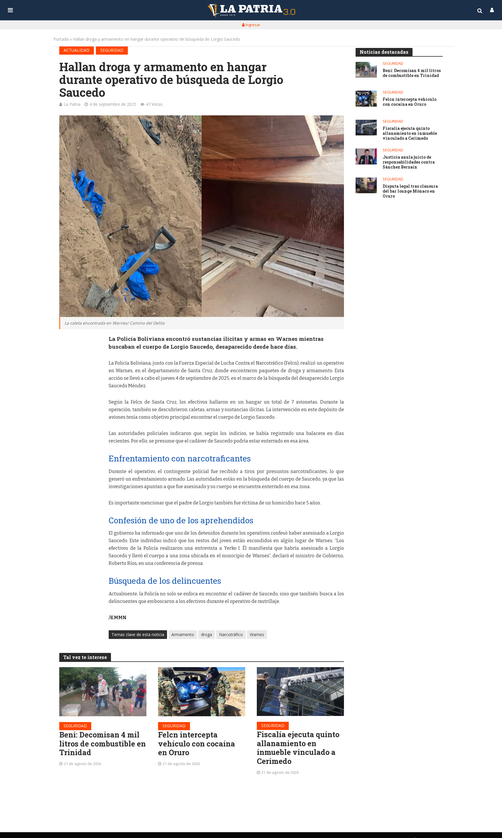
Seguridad (111, 50)
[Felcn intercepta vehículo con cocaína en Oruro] (201, 691)
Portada (61, 39)
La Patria (72, 104)
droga (206, 634)
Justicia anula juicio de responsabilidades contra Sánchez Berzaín (409, 162)
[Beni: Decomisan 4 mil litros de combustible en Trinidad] (102, 691)
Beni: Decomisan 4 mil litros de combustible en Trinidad (102, 743)
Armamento (182, 634)
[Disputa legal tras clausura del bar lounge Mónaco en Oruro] (366, 186)
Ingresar (252, 24)
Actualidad (76, 50)
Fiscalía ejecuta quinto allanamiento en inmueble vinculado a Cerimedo (298, 748)
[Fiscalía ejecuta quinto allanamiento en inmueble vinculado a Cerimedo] (300, 691)
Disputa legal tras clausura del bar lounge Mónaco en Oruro (410, 191)
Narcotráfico (231, 634)
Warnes (257, 634)
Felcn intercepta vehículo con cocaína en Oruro (196, 743)
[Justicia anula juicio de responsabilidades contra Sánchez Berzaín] (366, 156)
